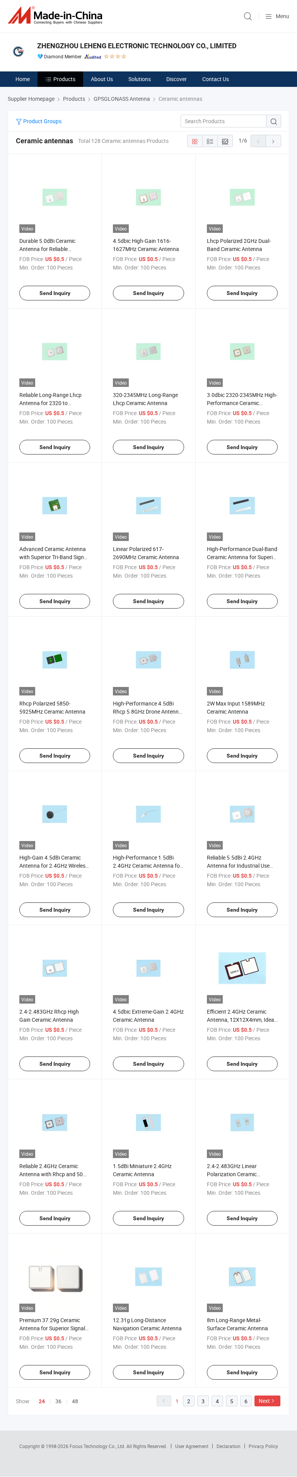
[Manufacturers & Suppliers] (56, 15)
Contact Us (215, 79)
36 (58, 1401)
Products (64, 79)
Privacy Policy (263, 1446)
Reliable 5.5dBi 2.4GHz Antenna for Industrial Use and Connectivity (238, 865)
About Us (102, 79)
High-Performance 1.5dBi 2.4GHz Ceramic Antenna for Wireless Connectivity (147, 865)
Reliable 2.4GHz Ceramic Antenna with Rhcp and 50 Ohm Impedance (51, 1174)
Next (264, 1400)
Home (22, 79)
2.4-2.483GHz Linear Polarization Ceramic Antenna (232, 1174)
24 (42, 1401)
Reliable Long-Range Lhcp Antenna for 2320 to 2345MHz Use (50, 403)
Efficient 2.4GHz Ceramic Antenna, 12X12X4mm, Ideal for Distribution (241, 1019)
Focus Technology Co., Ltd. (98, 1446)
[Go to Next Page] (273, 141)
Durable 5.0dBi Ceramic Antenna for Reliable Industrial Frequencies (47, 249)
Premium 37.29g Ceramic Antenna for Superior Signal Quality (52, 1328)
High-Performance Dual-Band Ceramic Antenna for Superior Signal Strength (242, 557)
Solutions (139, 79)
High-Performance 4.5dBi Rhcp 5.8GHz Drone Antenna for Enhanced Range (147, 711)
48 (75, 1401)
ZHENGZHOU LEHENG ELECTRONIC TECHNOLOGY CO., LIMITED (137, 46)
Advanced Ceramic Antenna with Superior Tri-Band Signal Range (53, 557)
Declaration (229, 1446)
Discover (176, 79)
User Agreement (191, 1446)
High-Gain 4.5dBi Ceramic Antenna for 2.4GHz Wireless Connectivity (53, 865)
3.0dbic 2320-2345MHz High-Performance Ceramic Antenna (242, 403)
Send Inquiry (54, 293)
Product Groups (41, 121)
